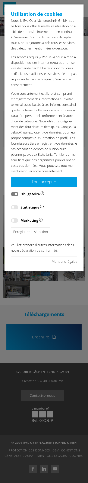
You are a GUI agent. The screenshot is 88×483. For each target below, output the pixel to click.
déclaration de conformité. (39, 250)
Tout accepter (44, 181)
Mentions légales (64, 261)
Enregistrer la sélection (30, 231)
